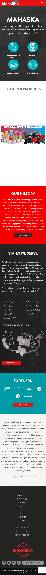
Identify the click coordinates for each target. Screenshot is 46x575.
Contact (22, 517)
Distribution (32, 73)
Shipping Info (22, 528)
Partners (22, 503)
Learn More (23, 405)
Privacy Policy (22, 531)
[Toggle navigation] (42, 2)
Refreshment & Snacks (13, 56)
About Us (22, 506)
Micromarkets (13, 73)
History (22, 513)
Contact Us (11, 363)
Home (22, 492)
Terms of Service (22, 535)
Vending (32, 55)
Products (22, 495)
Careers (22, 520)
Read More (23, 235)
